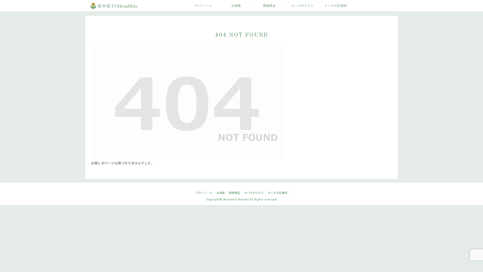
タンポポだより (254, 193)
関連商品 (234, 193)
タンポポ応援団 (277, 193)
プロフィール (204, 193)
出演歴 (221, 193)
